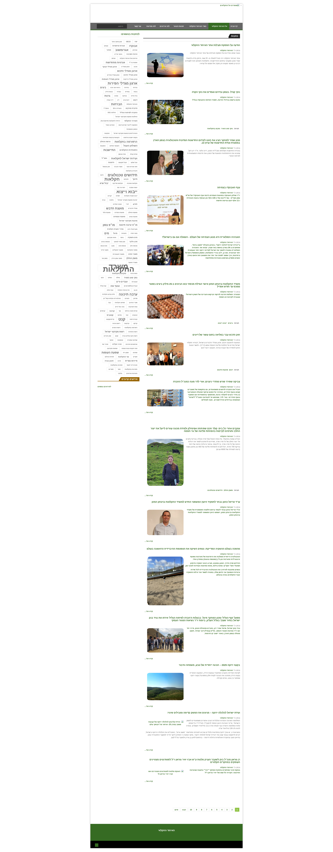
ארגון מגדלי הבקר (109, 67)
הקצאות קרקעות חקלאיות (111, 137)
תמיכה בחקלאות (117, 365)
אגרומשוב (121, 50)
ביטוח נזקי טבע (115, 87)
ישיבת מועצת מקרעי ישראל (127, 200)
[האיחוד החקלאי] (165, 65)
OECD (128, 42)
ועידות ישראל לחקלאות (124, 158)
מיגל (115, 233)
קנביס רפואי (133, 319)
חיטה (102, 175)
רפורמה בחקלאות (131, 327)
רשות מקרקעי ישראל (114, 332)
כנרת (103, 200)
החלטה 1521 (112, 112)
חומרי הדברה (118, 166)
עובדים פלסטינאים (130, 286)
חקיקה (126, 179)
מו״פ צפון (109, 225)
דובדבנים (126, 100)
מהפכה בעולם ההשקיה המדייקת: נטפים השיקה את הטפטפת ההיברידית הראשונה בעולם (193, 548)
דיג (118, 100)
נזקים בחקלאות (213, 128)
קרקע (135, 323)
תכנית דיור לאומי (132, 365)
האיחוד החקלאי (226, 50)
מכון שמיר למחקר (119, 241)
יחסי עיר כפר (121, 187)
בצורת (119, 91)
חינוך (135, 179)
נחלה (118, 277)
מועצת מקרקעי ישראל (128, 221)
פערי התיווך (133, 302)
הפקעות (107, 133)
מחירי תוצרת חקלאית (115, 229)
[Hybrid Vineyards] (165, 581)
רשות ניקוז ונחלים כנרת (129, 336)
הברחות (116, 104)
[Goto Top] (96, 845)
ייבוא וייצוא (222, 323)
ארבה (135, 66)
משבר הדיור (104, 250)
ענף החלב (110, 290)
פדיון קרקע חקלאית (108, 294)
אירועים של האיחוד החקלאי (128, 58)
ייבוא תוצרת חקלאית (130, 196)
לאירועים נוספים (104, 387)
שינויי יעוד (105, 344)
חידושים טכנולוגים (215, 490)
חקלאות (112, 179)
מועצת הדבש (222, 370)
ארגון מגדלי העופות (110, 79)
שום (116, 336)
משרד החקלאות (118, 268)
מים (106, 233)
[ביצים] (165, 306)
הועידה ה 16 (117, 108)
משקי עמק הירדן (117, 258)
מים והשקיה (132, 237)
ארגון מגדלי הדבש (127, 70)
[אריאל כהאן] (165, 522)
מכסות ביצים (105, 241)
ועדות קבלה (133, 154)
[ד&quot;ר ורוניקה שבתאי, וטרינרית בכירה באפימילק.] (165, 462)
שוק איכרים (107, 336)
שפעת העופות (110, 352)
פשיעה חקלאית (120, 302)
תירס (119, 361)
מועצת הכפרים (119, 212)
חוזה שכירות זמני (132, 166)
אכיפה (113, 58)
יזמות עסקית (133, 187)
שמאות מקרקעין (112, 348)
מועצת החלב (132, 212)
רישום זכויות (116, 323)
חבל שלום (134, 162)
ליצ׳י (127, 204)
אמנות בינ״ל (133, 62)
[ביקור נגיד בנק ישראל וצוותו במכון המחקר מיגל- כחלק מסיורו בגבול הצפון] (165, 640)
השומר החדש (114, 146)
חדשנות (111, 162)
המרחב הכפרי (110, 125)
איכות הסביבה (131, 54)
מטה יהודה (134, 233)
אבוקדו (133, 45)
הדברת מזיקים (131, 108)
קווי (120, 311)
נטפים (110, 277)
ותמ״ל (104, 158)
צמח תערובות (133, 307)
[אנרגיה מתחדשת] (165, 255)
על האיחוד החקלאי (123, 290)
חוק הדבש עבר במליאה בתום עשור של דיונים (216, 334)
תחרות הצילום (109, 357)
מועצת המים (133, 216)
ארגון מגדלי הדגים (130, 75)
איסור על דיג (118, 54)
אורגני (109, 50)
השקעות (102, 146)
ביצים (230, 323)
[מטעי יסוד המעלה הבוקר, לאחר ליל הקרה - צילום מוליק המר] (165, 112)
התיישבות (109, 149)
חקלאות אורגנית (132, 183)
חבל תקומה (122, 162)
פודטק (135, 298)
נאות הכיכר (133, 273)
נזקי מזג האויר (227, 128)
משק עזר (104, 258)
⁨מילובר (120, 373)
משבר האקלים (118, 250)
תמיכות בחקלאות (131, 369)
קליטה (120, 315)
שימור (111, 340)
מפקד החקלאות (132, 250)
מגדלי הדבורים (132, 208)
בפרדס (127, 91)
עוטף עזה (115, 286)
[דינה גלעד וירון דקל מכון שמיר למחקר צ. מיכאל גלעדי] (165, 163)
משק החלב (228, 490)
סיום (176, 810)
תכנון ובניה (109, 361)
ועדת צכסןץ (122, 154)
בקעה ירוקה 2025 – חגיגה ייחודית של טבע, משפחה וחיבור (209, 665)
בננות (135, 91)
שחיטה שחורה (132, 340)
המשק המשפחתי (131, 129)
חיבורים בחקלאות (131, 171)
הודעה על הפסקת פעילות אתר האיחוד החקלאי (215, 45)
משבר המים (132, 254)
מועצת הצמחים (119, 217)
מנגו (112, 246)
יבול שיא (104, 183)
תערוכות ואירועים (131, 373)
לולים (135, 204)
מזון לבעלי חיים (132, 229)
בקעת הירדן (109, 91)
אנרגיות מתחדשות (115, 62)
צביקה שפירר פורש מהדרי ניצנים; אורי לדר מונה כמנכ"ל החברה (206, 381)
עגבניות (134, 282)
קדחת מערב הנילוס (131, 311)
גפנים (116, 96)
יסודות (118, 196)
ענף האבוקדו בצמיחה (228, 187)
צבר (109, 302)
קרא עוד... (149, 83)
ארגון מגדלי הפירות (122, 83)
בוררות (135, 87)
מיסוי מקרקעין (111, 237)
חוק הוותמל (106, 166)
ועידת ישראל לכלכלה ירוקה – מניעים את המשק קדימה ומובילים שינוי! (204, 712)
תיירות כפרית (131, 361)
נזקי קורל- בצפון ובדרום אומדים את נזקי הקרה (216, 92)
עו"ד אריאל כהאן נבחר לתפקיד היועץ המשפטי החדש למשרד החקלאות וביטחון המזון (196, 502)
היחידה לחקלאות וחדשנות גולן (110, 121)
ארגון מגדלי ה (125, 66)
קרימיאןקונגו (110, 319)
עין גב (135, 290)
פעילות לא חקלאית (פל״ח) (112, 298)
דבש (231, 370)
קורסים (102, 311)
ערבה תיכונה (128, 294)
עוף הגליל (103, 286)
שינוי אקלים (116, 344)
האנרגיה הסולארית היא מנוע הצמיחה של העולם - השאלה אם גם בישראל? (201, 237)
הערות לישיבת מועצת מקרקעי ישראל (125, 133)
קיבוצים (134, 315)
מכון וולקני (133, 242)
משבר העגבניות (118, 254)
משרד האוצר (132, 262)
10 (191, 810)
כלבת (112, 200)
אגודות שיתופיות (118, 46)
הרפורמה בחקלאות (126, 141)
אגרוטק (135, 50)
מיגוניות (123, 233)
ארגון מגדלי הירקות (130, 79)
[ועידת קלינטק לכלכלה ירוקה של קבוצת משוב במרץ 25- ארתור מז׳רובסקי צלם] (165, 723)
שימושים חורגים (131, 344)
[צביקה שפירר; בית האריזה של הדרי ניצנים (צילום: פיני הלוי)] (165, 398)
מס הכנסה (103, 246)
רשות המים (116, 327)
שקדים (135, 357)
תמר (119, 369)
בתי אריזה (134, 96)
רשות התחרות (132, 332)
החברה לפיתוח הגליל (128, 112)
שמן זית (126, 352)
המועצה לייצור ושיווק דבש (128, 125)
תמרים (111, 369)
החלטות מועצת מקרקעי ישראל (126, 117)
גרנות (107, 96)
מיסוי (122, 237)
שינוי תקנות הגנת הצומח (129, 348)
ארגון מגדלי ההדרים (113, 75)
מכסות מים (122, 246)
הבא (184, 810)
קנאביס (110, 315)
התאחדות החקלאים (128, 150)
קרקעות (126, 323)
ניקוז (102, 277)
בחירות (126, 87)
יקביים (110, 196)
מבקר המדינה (117, 204)
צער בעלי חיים (119, 307)
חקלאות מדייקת (118, 183)
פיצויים (127, 298)
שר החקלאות (123, 357)
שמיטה (135, 352)
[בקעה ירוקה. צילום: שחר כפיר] (165, 686)
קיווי (127, 315)
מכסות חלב (133, 246)
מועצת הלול (106, 212)
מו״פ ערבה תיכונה (128, 225)
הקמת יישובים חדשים (130, 137)
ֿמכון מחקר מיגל (117, 41)
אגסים (106, 46)
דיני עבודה (110, 100)
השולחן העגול (130, 146)
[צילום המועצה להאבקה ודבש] (165, 354)
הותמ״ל (106, 108)
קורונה (112, 311)
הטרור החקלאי (130, 121)
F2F (136, 41)
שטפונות (120, 340)
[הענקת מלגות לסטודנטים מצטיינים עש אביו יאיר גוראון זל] (165, 772)
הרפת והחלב (105, 142)
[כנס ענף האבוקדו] (165, 210)
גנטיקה (124, 96)
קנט (121, 319)
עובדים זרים (122, 282)
